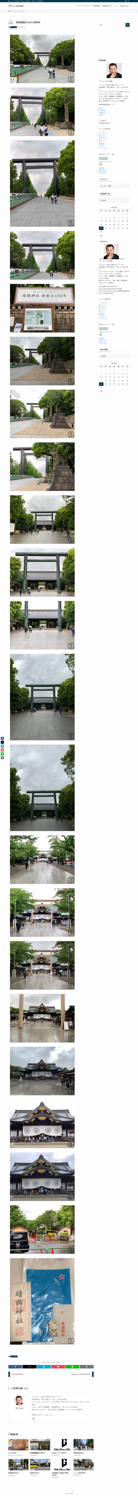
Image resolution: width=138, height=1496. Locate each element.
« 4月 (100, 235)
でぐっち (19, 1408)
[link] (33, 1418)
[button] (15, 1366)
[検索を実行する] (128, 25)
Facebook (102, 110)
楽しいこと (102, 139)
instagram (102, 113)
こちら (50, 1415)
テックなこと (103, 132)
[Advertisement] (114, 43)
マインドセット (104, 148)
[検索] (128, 1)
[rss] (125, 1)
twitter (101, 108)
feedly (101, 115)
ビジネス (102, 146)
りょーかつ (13, 27)
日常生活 (102, 144)
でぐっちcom (15, 6)
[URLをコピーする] (87, 1366)
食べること (102, 135)
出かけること (103, 137)
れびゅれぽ (102, 172)
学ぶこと (102, 141)
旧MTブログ (103, 170)
